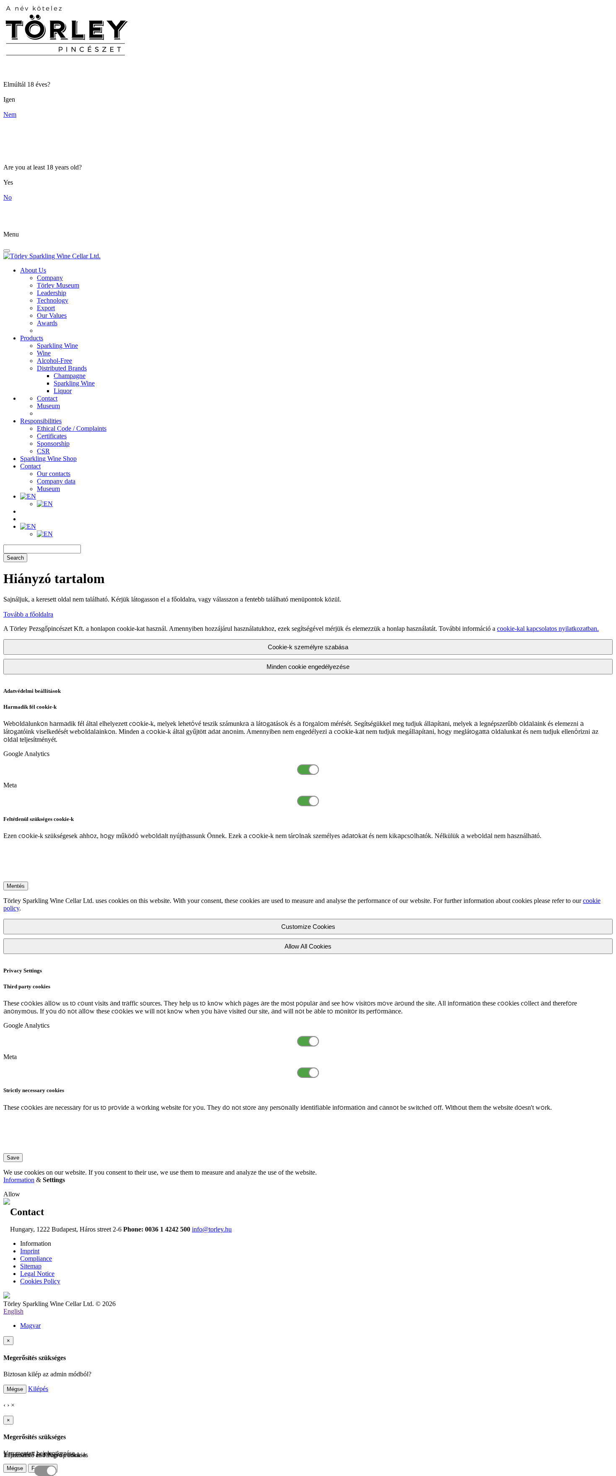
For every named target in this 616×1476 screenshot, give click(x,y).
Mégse (15, 1389)
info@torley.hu (212, 1229)
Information (18, 1179)
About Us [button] (33, 270)
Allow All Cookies (308, 946)
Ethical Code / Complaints (71, 428)
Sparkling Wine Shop (48, 458)
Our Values (52, 315)
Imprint (29, 1251)
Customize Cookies (308, 926)
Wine (44, 353)
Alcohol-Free (54, 360)
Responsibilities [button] (41, 420)
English (13, 1311)
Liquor (63, 390)
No (7, 197)
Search (15, 558)
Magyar (30, 1325)
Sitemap (30, 1266)
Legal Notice (37, 1273)
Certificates (52, 436)
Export (46, 307)
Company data (56, 481)
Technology (52, 300)
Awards (47, 323)
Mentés (16, 886)
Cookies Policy (40, 1281)
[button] (28, 496)
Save (13, 1158)
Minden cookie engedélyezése (308, 666)
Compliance (36, 1258)
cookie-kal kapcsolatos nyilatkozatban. (548, 628)
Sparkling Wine (57, 345)
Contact (47, 398)
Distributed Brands (62, 368)
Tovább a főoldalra (28, 614)
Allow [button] (11, 1194)
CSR (43, 451)
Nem (9, 114)
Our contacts (53, 473)
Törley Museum (58, 285)
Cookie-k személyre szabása (308, 647)
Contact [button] (30, 466)
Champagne (69, 375)
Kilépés (38, 1388)
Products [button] (31, 338)
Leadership (51, 292)
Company (50, 277)
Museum (48, 405)
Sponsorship (53, 443)
